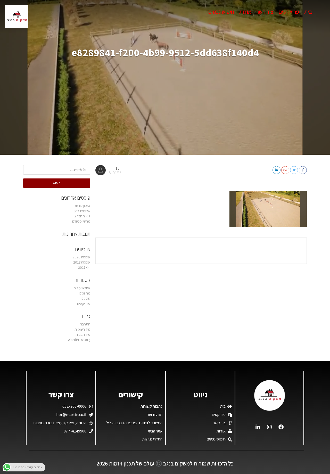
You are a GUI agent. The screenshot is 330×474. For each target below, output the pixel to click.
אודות (245, 11)
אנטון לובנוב (82, 205)
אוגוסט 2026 (81, 257)
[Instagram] (269, 427)
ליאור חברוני (82, 216)
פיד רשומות (82, 329)
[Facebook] (281, 427)
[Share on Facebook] (303, 170)
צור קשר (264, 11)
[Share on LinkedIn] (276, 170)
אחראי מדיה (82, 288)
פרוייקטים (288, 11)
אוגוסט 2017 (81, 262)
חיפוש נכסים (221, 11)
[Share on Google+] (285, 170)
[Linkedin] (258, 427)
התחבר (85, 324)
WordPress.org (79, 339)
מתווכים (84, 293)
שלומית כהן (82, 211)
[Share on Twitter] (294, 170)
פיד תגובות (83, 334)
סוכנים (85, 298)
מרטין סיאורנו (81, 221)
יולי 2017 (84, 267)
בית (308, 11)
